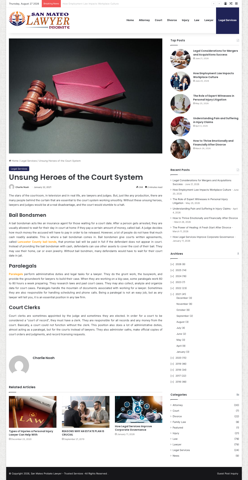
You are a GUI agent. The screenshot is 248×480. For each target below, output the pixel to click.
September (182, 315)
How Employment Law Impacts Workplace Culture (213, 75)
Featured (178, 427)
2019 (178, 363)
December (182, 297)
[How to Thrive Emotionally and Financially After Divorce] (180, 149)
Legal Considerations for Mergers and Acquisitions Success (215, 52)
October (181, 309)
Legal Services (228, 20)
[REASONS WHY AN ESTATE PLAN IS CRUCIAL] (85, 412)
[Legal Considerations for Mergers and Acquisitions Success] (180, 59)
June (179, 333)
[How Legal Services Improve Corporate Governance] (138, 409)
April (179, 345)
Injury (185, 20)
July (178, 327)
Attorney (144, 20)
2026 (178, 264)
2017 (178, 375)
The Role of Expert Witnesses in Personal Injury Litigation (95, 3)
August (180, 321)
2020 (178, 357)
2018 (178, 369)
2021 (178, 294)
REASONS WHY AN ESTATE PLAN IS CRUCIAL (83, 432)
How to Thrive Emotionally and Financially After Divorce (213, 142)
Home (130, 20)
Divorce (172, 20)
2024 (178, 276)
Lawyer (209, 20)
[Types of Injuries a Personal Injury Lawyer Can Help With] (32, 412)
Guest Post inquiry (227, 473)
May (178, 339)
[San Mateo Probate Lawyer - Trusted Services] (40, 20)
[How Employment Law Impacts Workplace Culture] (180, 81)
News (176, 455)
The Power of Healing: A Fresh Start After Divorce (202, 227)
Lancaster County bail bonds (37, 241)
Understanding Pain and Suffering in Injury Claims (202, 208)
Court (158, 20)
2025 (178, 270)
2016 (178, 381)
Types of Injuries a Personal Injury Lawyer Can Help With (31, 432)
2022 (178, 288)
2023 (178, 282)
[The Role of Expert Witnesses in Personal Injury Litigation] (180, 104)
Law (196, 20)
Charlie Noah (22, 187)
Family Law (179, 421)
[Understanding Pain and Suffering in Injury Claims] (180, 126)
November (182, 303)
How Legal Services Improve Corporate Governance (133, 428)
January (180, 351)
